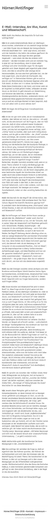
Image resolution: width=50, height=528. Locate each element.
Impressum (40, 511)
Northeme (30, 518)
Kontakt (29, 511)
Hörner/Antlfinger (18, 8)
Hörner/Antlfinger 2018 (14, 511)
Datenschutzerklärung (25, 515)
